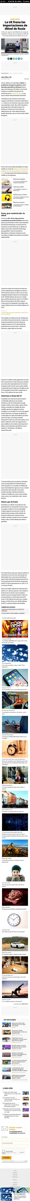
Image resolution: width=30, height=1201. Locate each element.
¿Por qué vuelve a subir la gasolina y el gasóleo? (13, 613)
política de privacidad (19, 1161)
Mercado (13, 1027)
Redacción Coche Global (20, 1072)
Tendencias (14, 1064)
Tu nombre (4, 1137)
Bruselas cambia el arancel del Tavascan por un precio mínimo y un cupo (19, 1047)
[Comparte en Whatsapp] (14, 59)
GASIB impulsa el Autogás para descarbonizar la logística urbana (18, 1077)
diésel (10, 73)
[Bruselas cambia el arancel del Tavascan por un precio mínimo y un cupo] (6, 1047)
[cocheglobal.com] (15, 1)
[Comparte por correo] (21, 59)
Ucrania (20, 73)
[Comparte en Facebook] (8, 59)
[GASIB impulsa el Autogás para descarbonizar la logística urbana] (6, 1077)
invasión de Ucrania (17, 93)
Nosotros (15, 1184)
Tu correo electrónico (7, 1143)
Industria (14, 1042)
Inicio (15, 1170)
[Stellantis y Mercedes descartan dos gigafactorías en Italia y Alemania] (6, 1054)
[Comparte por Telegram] (16, 59)
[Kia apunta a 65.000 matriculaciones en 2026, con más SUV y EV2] (6, 1032)
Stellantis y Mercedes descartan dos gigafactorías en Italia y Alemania (19, 1054)
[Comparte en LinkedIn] (19, 59)
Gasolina (15, 73)
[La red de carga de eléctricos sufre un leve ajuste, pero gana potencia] (6, 1062)
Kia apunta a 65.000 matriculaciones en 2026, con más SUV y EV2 (19, 1032)
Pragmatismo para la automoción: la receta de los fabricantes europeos (19, 1039)
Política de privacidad (15, 1187)
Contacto (15, 1182)
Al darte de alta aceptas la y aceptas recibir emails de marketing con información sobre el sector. (15, 1161)
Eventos (15, 1179)
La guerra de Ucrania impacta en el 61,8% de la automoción (13, 610)
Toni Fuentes (18, 1042)
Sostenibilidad (15, 1079)
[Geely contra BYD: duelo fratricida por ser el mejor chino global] (6, 1025)
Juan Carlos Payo (19, 1034)
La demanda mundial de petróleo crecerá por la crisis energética (14, 313)
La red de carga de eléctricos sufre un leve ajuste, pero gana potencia (19, 1062)
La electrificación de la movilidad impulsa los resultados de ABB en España (19, 1069)
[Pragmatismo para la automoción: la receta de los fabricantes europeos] (6, 1039)
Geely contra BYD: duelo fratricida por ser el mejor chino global (18, 1024)
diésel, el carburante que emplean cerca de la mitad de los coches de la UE (14, 171)
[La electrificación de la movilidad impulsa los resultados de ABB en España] (6, 1069)
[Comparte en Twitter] (11, 59)
